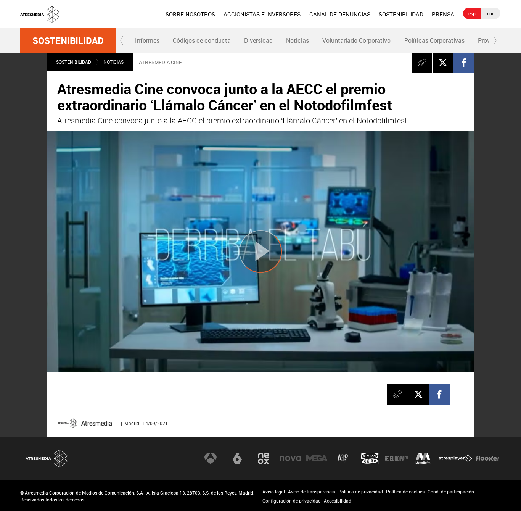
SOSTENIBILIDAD (401, 14)
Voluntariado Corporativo (356, 40)
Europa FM (396, 458)
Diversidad (258, 40)
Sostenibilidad (68, 40)
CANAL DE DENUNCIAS (339, 14)
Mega (317, 458)
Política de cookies (405, 491)
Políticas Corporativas (434, 40)
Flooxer (487, 458)
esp (472, 13)
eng (491, 13)
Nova (290, 458)
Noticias (297, 40)
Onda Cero (370, 458)
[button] (122, 40)
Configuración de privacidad (291, 501)
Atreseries (343, 458)
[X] (443, 62)
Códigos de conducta (202, 40)
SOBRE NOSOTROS (190, 14)
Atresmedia (47, 458)
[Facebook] (463, 62)
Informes (147, 40)
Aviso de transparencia (311, 491)
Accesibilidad (337, 501)
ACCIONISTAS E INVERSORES (262, 14)
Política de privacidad (360, 491)
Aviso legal (273, 491)
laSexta (237, 458)
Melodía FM (423, 458)
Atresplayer (455, 458)
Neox (263, 458)
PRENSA (443, 14)
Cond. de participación (451, 491)
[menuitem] (190, 14)
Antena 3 (210, 458)
